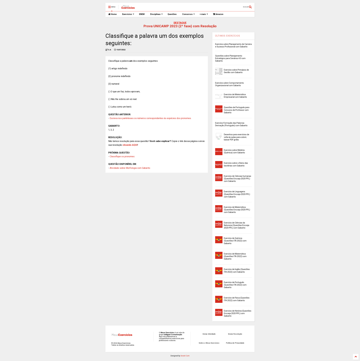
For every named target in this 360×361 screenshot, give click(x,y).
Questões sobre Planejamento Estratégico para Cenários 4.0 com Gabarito (230, 58)
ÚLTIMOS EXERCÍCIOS (227, 35)
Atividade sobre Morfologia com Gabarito (130, 168)
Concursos (187, 14)
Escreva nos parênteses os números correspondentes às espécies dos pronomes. (150, 118)
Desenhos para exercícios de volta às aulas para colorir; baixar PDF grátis (236, 137)
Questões (172, 14)
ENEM (142, 14)
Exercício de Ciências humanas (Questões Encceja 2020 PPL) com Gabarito (237, 178)
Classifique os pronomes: (122, 156)
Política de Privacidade (235, 343)
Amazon (219, 14)
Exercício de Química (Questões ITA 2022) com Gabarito (235, 240)
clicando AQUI (130, 145)
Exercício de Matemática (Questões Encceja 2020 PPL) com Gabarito (237, 209)
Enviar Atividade (209, 334)
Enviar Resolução (235, 334)
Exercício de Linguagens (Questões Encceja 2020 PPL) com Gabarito (237, 194)
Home (114, 14)
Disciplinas (155, 14)
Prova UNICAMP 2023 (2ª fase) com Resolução (180, 26)
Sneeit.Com (185, 356)
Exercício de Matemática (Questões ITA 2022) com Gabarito (235, 256)
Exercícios (127, 14)
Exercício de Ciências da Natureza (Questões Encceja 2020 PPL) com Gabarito (236, 225)
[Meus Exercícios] (128, 8)
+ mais (203, 14)
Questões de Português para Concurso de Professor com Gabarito (236, 110)
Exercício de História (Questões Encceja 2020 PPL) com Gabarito (237, 313)
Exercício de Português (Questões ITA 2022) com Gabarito (235, 284)
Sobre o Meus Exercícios (209, 343)
